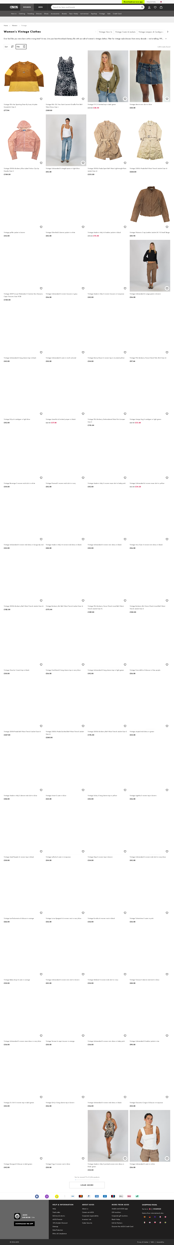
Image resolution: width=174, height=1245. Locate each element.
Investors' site (86, 1219)
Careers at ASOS (88, 1212)
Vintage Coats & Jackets (125, 32)
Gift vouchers (116, 1212)
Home (6, 25)
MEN (40, 7)
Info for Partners (117, 1223)
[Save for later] (41, 99)
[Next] (168, 32)
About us (85, 1209)
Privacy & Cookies (142, 1242)
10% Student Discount (60, 1223)
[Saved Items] (155, 7)
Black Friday (116, 1219)
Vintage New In (105, 32)
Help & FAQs (151, 2)
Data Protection (58, 1230)
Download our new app (133, 2)
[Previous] (95, 32)
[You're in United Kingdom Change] (161, 2)
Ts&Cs (152, 1242)
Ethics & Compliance (60, 1233)
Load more (87, 1185)
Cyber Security (87, 1223)
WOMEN (27, 7)
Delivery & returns (59, 1216)
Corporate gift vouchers (120, 1216)
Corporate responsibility (90, 1216)
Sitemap (55, 1226)
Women (14, 25)
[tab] (14, 14)
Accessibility (160, 1242)
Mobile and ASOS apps (120, 1209)
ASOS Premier (57, 1219)
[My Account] (149, 7)
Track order (56, 1212)
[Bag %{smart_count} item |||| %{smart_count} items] (161, 7)
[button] (144, 1217)
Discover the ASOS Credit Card (122, 1226)
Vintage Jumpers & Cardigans (151, 32)
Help (54, 1209)
